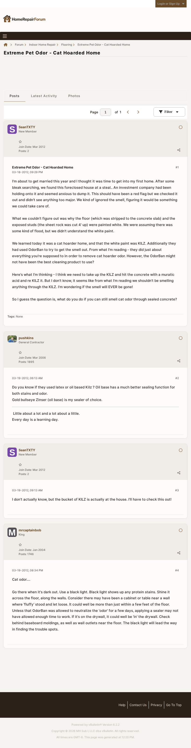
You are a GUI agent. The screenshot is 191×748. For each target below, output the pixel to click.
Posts (15, 96)
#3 (177, 490)
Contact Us (138, 705)
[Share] (178, 150)
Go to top (174, 705)
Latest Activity (44, 96)
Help (122, 705)
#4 (177, 570)
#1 (177, 167)
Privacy (156, 705)
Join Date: (25, 146)
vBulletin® (95, 724)
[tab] (14, 96)
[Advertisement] (95, 70)
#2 (177, 378)
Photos (74, 96)
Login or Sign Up (168, 3)
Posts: (23, 151)
